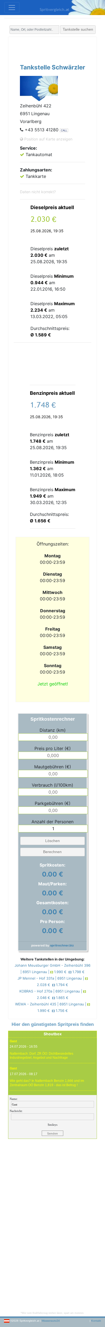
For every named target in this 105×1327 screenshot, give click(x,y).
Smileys (52, 1124)
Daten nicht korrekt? (38, 191)
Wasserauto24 (51, 1320)
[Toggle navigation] (11, 7)
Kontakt (96, 1320)
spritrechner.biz (62, 945)
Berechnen (52, 852)
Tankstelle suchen (78, 29)
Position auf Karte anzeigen (47, 139)
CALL (64, 130)
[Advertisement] (59, 49)
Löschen (52, 841)
